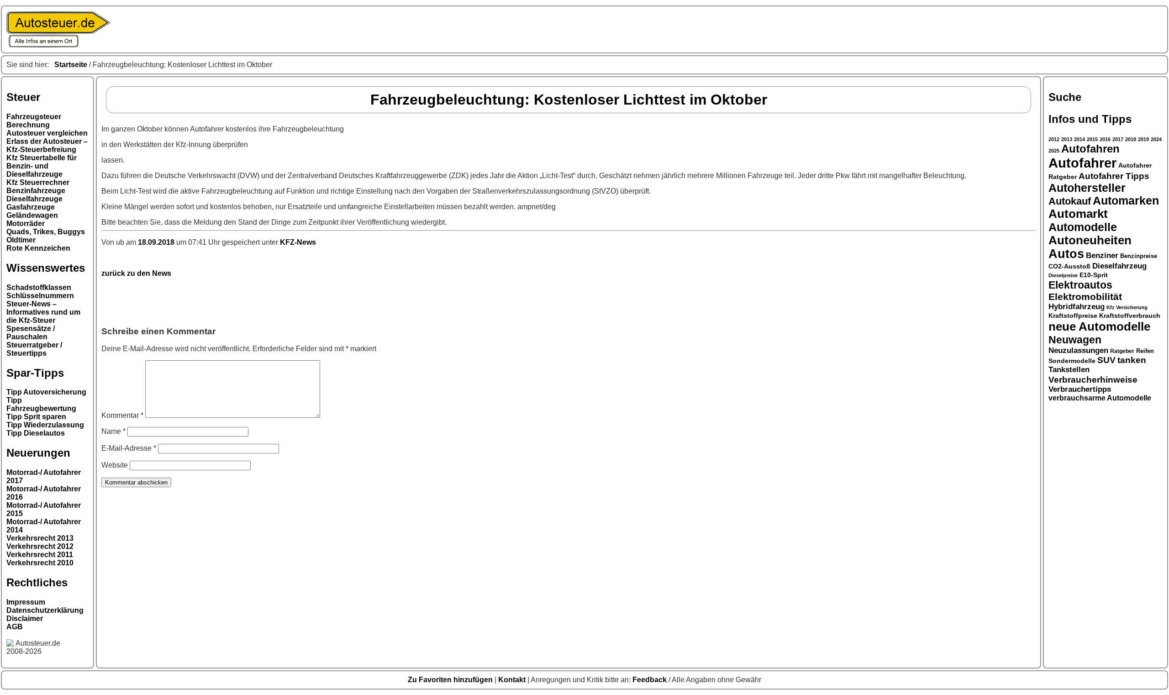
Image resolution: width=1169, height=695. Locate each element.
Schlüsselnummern (40, 296)
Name (113, 431)
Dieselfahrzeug (1119, 265)
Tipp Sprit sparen (36, 417)
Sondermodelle (1071, 361)
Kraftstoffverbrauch (1129, 315)
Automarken (1126, 201)
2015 (1092, 139)
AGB (14, 627)
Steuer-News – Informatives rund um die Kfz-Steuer (43, 312)
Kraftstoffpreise (1072, 315)
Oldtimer (21, 240)
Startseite (70, 64)
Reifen (1145, 351)
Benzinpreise (1138, 256)
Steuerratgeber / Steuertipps (34, 349)
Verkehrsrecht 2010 (40, 563)
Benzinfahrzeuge (35, 191)
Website (114, 465)
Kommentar (122, 415)
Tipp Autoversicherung (46, 392)
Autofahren (1090, 149)
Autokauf (1069, 201)
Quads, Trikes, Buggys (45, 232)
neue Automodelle (1099, 326)
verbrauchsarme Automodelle (1099, 398)
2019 (1143, 139)
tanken (1131, 360)
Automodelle (1082, 227)
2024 (1156, 139)
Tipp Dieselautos (35, 433)
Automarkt (1078, 213)
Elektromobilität (1085, 296)
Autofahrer (1082, 162)
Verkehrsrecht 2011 (39, 554)
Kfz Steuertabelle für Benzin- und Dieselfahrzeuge (41, 166)
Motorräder (25, 223)
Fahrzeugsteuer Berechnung (33, 121)
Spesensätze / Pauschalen (30, 333)
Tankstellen (1069, 369)
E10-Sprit (1093, 275)
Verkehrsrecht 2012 (40, 546)
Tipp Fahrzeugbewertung (41, 404)
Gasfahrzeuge (30, 207)
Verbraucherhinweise (1092, 379)
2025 (1053, 150)
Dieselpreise (1063, 275)
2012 (1053, 139)
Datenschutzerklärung (45, 610)
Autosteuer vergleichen (47, 133)
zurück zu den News (136, 273)
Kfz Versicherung (1127, 307)
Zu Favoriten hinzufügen (451, 680)
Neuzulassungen (1078, 350)
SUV (1106, 360)
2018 (1130, 139)
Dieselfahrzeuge (34, 199)
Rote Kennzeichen (38, 248)
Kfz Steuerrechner (37, 182)
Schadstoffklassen (38, 287)
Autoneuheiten (1090, 240)
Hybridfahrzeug (1076, 306)
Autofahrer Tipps (1114, 176)
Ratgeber (1122, 351)
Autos (1066, 254)
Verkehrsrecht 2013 (40, 538)
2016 (1105, 139)
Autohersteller (1087, 187)
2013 (1066, 139)
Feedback (650, 680)
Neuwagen (1074, 340)
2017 (1117, 139)
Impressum (25, 602)
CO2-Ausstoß (1069, 266)
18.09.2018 (157, 242)
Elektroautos (1080, 285)
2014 (1079, 139)
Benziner (1102, 255)
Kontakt (512, 680)
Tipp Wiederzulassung (45, 425)
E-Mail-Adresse (128, 448)
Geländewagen (32, 215)
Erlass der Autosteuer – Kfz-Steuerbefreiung (47, 145)
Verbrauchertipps (1079, 389)
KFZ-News (298, 242)
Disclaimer (24, 618)
